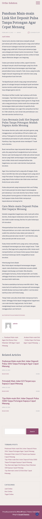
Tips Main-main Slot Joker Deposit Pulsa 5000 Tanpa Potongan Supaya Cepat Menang (20, 401)
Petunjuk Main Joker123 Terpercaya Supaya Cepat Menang (18, 382)
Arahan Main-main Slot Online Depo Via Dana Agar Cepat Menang (32, 340)
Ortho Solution (9, 3)
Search (32, 431)
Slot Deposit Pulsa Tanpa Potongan (13, 315)
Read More (5, 374)
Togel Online (9, 494)
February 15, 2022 (7, 32)
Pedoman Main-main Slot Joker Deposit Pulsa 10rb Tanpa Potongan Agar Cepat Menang (20, 363)
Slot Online (8, 491)
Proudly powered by (14, 512)
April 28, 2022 (6, 370)
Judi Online (6, 36)
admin (19, 32)
